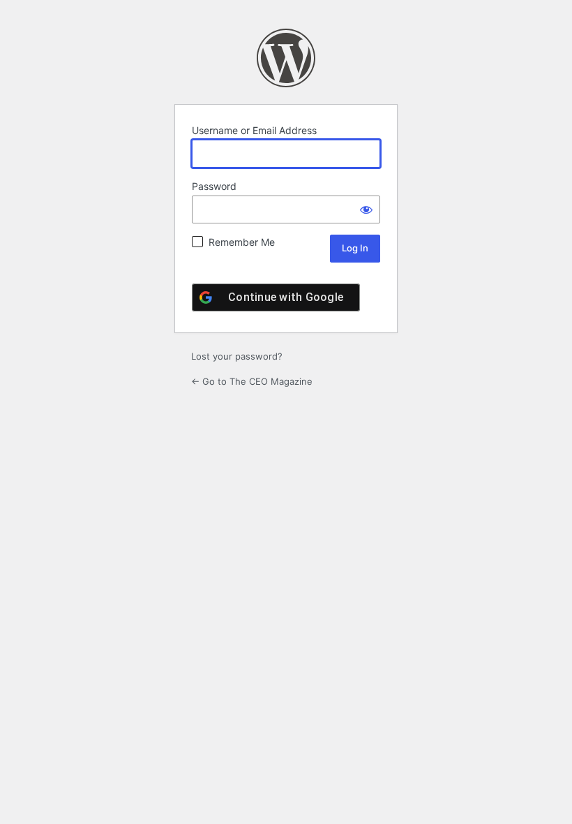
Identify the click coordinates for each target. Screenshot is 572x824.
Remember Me (242, 242)
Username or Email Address (254, 130)
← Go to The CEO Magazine (252, 381)
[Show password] (366, 209)
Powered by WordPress (286, 58)
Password (214, 186)
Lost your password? (237, 356)
